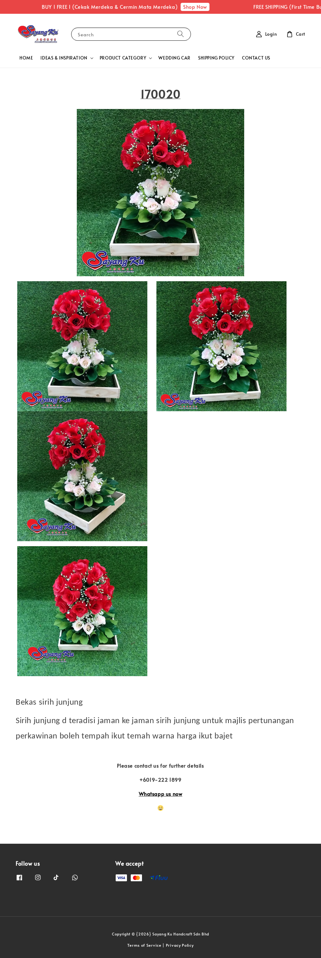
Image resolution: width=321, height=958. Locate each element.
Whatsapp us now (160, 793)
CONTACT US (256, 58)
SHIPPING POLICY (216, 58)
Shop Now (185, 6)
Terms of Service (144, 945)
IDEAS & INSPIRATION (63, 58)
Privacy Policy (180, 945)
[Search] (181, 34)
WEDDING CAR (174, 58)
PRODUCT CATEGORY (123, 58)
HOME (26, 58)
